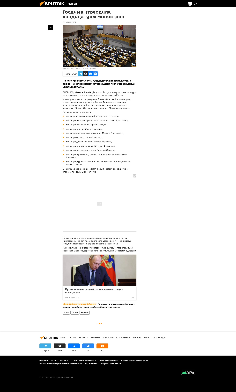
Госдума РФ (84, 313)
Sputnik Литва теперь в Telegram (79, 304)
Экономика (108, 338)
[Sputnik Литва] (53, 7)
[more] (132, 297)
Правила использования (108, 360)
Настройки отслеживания (111, 364)
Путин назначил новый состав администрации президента (94, 291)
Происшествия (123, 338)
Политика (83, 338)
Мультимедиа (159, 338)
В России (75, 313)
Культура (137, 338)
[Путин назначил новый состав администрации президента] (99, 270)
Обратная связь (91, 364)
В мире (73, 338)
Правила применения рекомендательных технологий (60, 364)
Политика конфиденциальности (83, 360)
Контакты (64, 360)
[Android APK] (188, 372)
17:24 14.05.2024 (69, 22)
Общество (95, 338)
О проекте (43, 360)
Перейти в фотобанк (89, 69)
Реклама (54, 360)
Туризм (147, 338)
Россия (66, 313)
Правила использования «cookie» (134, 360)
